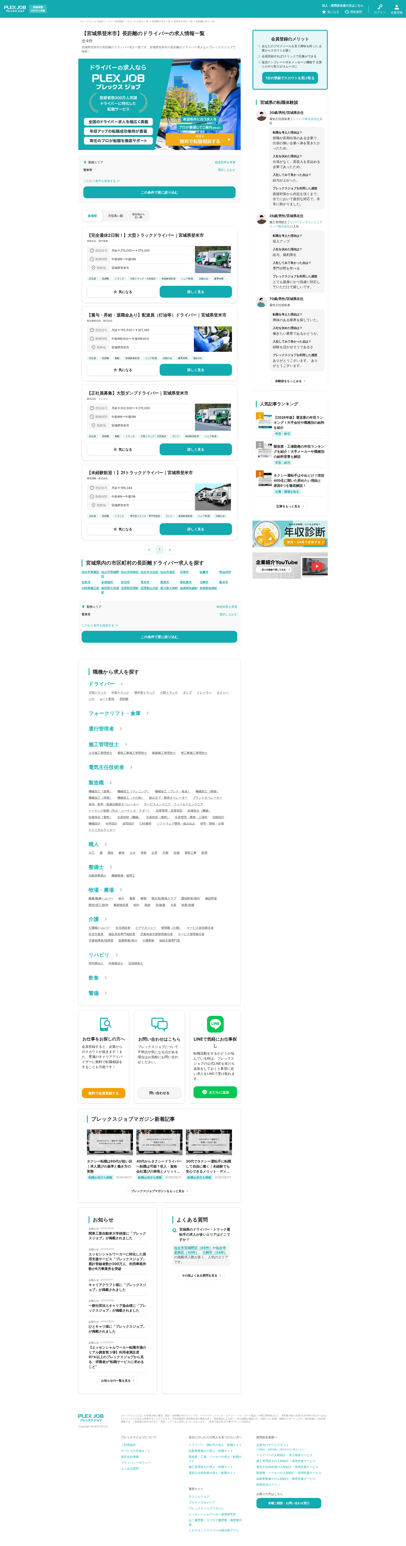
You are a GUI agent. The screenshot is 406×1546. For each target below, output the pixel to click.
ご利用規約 (128, 1445)
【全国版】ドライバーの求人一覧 (131, 21)
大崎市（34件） (214, 1252)
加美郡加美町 (208, 588)
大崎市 (204, 582)
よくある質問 (130, 1468)
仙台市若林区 (130, 572)
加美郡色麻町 (189, 588)
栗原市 (164, 582)
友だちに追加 (219, 1092)
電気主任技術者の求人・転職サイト (212, 1472)
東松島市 (186, 582)
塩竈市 (204, 572)
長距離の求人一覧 (205, 21)
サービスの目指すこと (136, 1450)
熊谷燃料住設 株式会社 (99, 320)
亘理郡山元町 (149, 588)
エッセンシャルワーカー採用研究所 (212, 1514)
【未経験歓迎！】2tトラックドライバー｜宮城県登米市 (140, 472)
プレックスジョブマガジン (206, 1508)
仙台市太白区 (149, 572)
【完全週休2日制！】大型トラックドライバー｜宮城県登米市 (145, 235)
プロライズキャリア (202, 1502)
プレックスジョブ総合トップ (95, 21)
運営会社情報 (130, 1456)
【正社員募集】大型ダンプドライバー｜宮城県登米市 (137, 393)
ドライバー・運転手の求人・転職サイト (215, 1445)
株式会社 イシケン (97, 398)
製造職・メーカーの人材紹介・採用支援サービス (288, 1472)
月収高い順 (115, 215)
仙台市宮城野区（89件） (193, 1248)
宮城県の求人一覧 (161, 21)
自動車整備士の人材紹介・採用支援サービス (285, 1478)
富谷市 (223, 582)
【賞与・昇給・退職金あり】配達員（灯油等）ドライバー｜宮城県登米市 (156, 315)
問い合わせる (159, 1093)
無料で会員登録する (103, 1093)
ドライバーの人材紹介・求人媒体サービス (284, 1455)
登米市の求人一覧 (183, 21)
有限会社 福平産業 (97, 240)
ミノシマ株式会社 (305, 119)
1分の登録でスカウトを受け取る (290, 78)
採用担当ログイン (268, 1484)
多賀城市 (107, 582)
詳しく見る (195, 292)
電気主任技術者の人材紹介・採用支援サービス (287, 1467)
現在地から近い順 (138, 216)
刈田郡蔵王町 (90, 588)
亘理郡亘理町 (130, 588)
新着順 (92, 215)
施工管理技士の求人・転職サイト (211, 1467)
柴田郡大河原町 (110, 590)
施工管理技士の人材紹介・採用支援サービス (285, 1461)
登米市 (145, 582)
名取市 (86, 582)
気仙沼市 (225, 572)
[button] (149, 549)
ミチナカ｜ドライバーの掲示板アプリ (214, 1530)
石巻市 (184, 572)
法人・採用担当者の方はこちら (342, 5)
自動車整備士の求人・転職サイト (211, 1450)
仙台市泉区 (167, 572)
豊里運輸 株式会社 (97, 478)
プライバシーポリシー (136, 1462)
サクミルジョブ (199, 1496)
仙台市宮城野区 (110, 574)
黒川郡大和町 (169, 588)
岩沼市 (125, 582)
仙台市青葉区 (90, 572)
